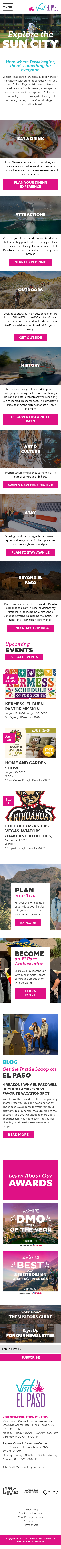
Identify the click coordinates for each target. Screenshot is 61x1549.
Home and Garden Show (26, 765)
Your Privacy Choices (30, 1517)
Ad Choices (30, 1521)
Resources (39, 1467)
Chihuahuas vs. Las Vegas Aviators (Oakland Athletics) (29, 831)
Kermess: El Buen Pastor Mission (24, 706)
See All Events (24, 657)
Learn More (30, 993)
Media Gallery (24, 1467)
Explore (28, 922)
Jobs (5, 1467)
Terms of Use (30, 1525)
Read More (18, 1134)
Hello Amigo (25, 1541)
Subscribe (30, 1357)
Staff (12, 1467)
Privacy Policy (30, 1509)
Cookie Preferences (30, 1513)
